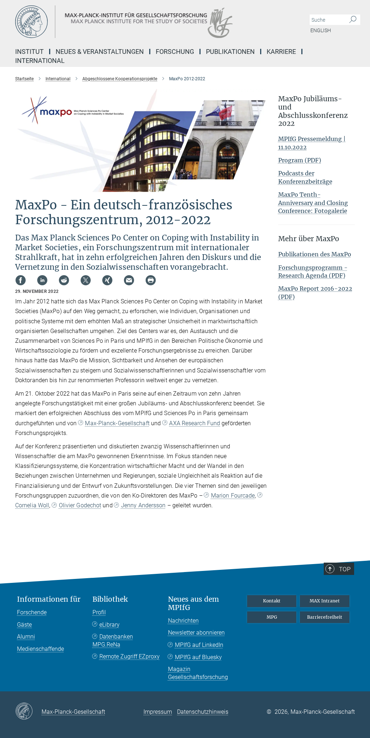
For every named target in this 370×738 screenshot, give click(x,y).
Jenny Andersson (143, 505)
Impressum (157, 711)
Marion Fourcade (233, 495)
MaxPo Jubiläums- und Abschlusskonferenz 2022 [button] (313, 111)
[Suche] (352, 20)
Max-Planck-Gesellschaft (117, 423)
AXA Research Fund (194, 423)
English (320, 30)
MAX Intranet (325, 600)
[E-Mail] (129, 280)
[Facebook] (20, 280)
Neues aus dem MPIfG (193, 603)
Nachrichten (183, 620)
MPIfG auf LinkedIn (199, 644)
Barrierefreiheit (324, 617)
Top (344, 569)
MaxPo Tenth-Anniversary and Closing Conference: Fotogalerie (313, 202)
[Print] (150, 280)
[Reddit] (64, 280)
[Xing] (107, 280)
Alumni (26, 636)
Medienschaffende (40, 648)
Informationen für (49, 599)
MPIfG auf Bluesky (198, 657)
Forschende (32, 612)
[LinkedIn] (42, 280)
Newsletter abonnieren (196, 632)
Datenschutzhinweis (202, 711)
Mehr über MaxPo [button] (308, 239)
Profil (99, 612)
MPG (272, 617)
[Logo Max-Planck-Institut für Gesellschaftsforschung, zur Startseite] (150, 21)
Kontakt (271, 600)
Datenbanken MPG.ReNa (112, 640)
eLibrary (109, 624)
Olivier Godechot (80, 505)
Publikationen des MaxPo (314, 254)
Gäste (24, 624)
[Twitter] (85, 280)
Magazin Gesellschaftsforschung (198, 673)
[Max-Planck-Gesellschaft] (28, 711)
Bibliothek (110, 599)
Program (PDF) (299, 160)
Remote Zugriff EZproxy (129, 656)
